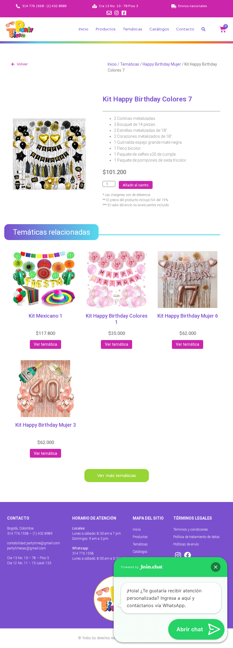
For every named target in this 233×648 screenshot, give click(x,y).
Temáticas (132, 29)
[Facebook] (187, 555)
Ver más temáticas (116, 475)
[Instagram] (116, 12)
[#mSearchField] (203, 29)
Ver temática (45, 344)
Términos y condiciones (190, 530)
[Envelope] (109, 12)
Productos (105, 29)
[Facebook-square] (123, 12)
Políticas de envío (186, 544)
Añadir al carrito (136, 185)
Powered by (130, 567)
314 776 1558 (83, 553)
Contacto (185, 29)
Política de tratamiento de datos (196, 537)
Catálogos (159, 29)
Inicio (83, 29)
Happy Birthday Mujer (162, 64)
